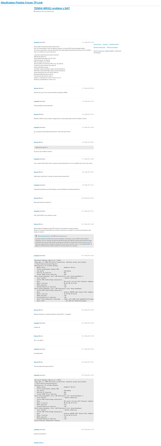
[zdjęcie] (85, 242)
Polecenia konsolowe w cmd (45, 236)
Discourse (101, 51)
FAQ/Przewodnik (114, 44)
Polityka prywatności (112, 47)
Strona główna (97, 44)
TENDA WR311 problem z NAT (52, 8)
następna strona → (39, 442)
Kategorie (105, 44)
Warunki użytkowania (99, 47)
